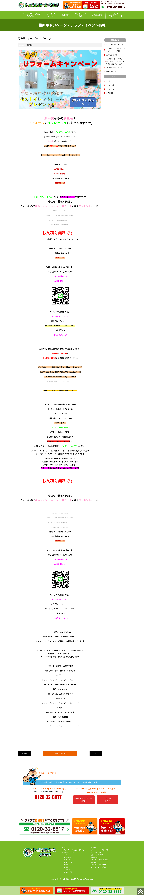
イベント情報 (110, 85)
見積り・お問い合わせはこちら (84, 800)
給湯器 (66, 864)
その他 (108, 81)
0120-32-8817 (60, 183)
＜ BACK (24, 753)
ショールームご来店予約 (98, 867)
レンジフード (68, 862)
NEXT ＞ (96, 753)
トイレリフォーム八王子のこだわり (31, 15)
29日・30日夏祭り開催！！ (114, 44)
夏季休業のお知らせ (112, 55)
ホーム (64, 847)
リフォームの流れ (80, 15)
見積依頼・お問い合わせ (98, 864)
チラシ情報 (109, 93)
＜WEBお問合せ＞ (60, 169)
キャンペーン (110, 89)
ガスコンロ (67, 859)
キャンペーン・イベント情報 (99, 850)
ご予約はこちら (107, 800)
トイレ (66, 855)
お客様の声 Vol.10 (112, 71)
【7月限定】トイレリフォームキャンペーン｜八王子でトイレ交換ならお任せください (115, 61)
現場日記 (93, 862)
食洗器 (66, 867)
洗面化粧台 (67, 857)
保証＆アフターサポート (116, 15)
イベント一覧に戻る (60, 753)
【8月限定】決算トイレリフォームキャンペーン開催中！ (115, 50)
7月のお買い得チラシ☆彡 (114, 68)
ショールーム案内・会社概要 (99, 859)
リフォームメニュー (51, 15)
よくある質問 (97, 15)
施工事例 (65, 15)
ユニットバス (68, 872)
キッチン (67, 869)
